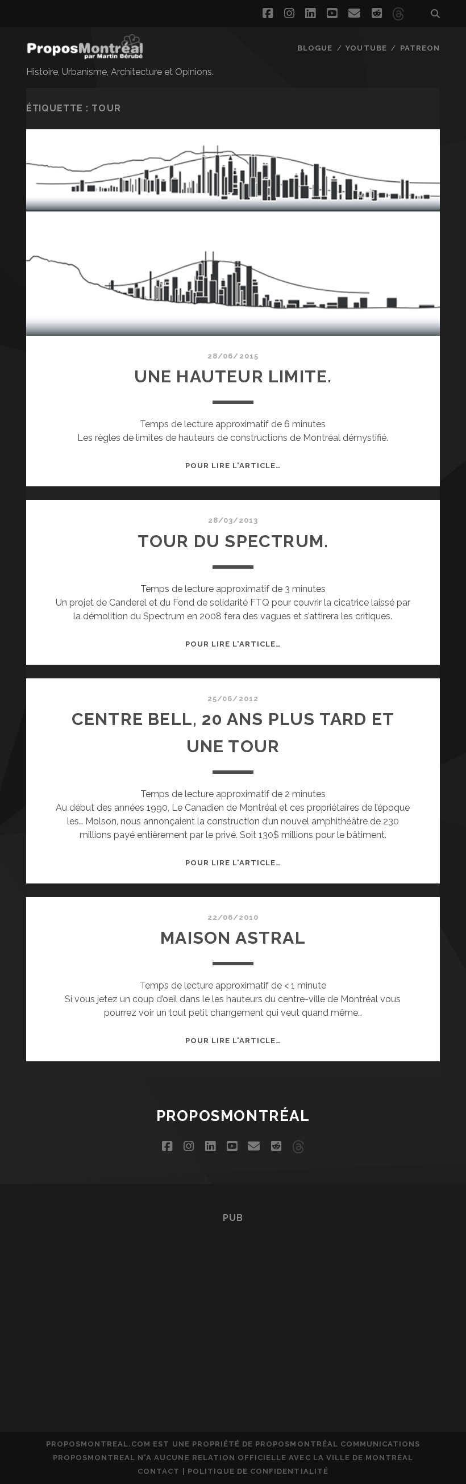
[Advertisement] (233, 1311)
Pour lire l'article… (233, 465)
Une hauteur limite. (233, 376)
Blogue (314, 48)
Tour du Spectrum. (233, 541)
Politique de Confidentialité (258, 1471)
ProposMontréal (233, 1115)
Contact (159, 1471)
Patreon (420, 48)
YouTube (366, 48)
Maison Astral (233, 938)
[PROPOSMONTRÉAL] (85, 53)
